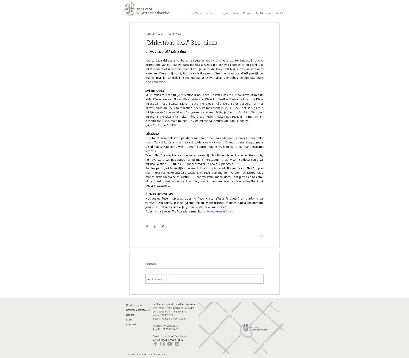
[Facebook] (155, 344)
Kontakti (131, 324)
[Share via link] (162, 226)
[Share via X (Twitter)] (154, 226)
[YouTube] (170, 344)
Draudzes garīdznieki (138, 309)
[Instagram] (163, 344)
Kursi (129, 319)
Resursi (130, 314)
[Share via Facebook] (146, 226)
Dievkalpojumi (134, 305)
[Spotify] (177, 344)
